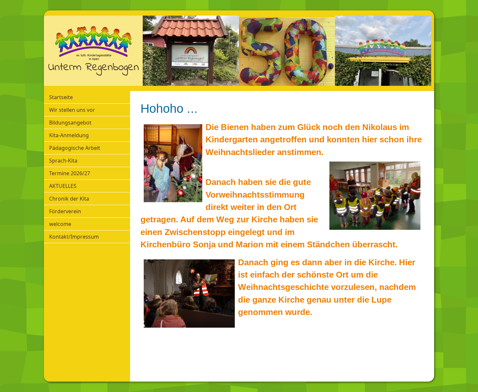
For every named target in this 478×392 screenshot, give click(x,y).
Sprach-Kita (63, 160)
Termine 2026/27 (69, 173)
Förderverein (65, 211)
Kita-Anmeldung (69, 135)
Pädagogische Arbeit (74, 147)
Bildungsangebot (70, 122)
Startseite (61, 97)
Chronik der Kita (69, 198)
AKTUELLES (62, 185)
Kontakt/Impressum (74, 236)
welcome (60, 224)
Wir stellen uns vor (72, 109)
